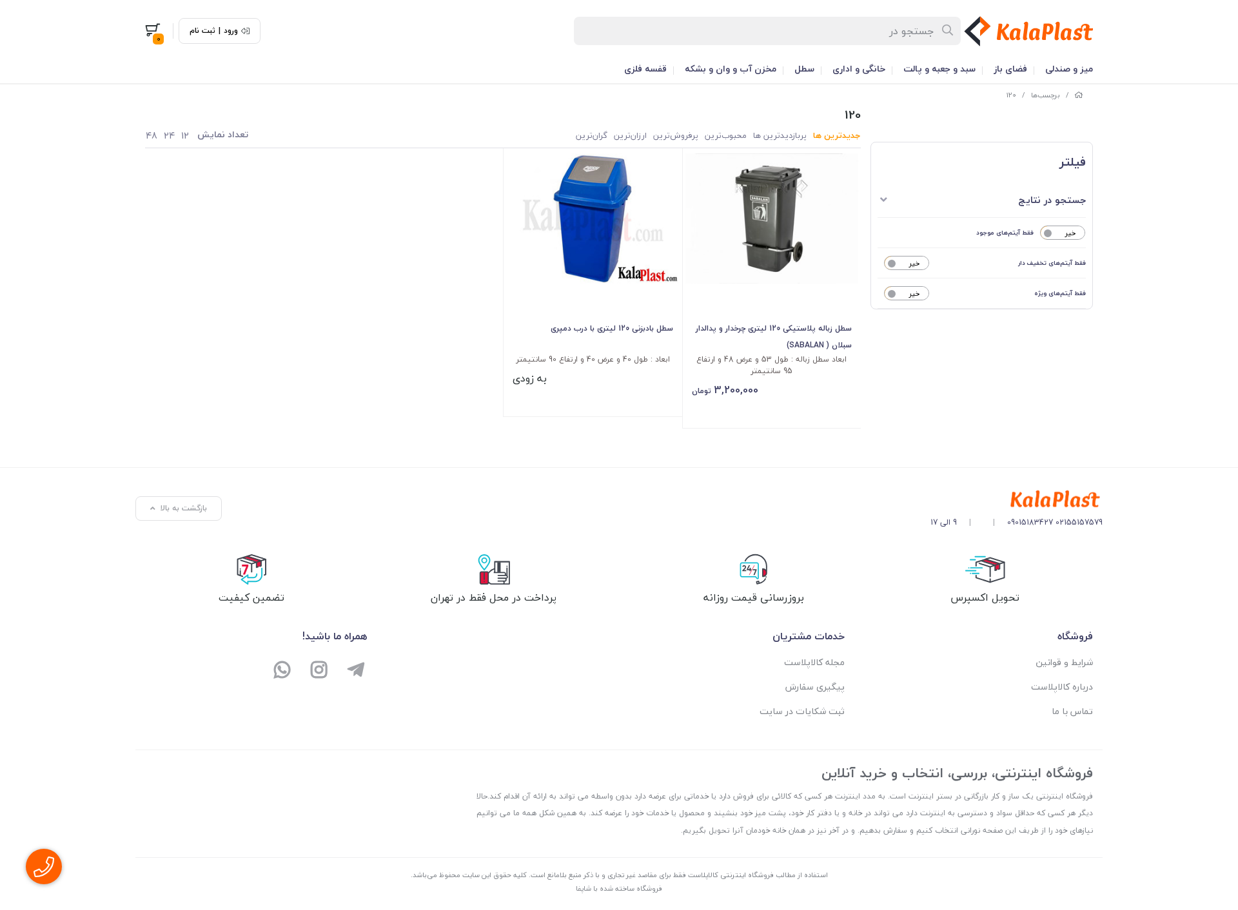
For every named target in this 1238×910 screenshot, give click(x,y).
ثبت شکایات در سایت (802, 711)
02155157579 (1079, 522)
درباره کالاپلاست (1062, 687)
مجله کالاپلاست (814, 662)
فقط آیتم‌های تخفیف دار (1052, 262)
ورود (231, 31)
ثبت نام (202, 31)
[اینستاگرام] (319, 671)
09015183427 (1030, 522)
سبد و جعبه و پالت (939, 69)
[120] (1016, 500)
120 (1011, 95)
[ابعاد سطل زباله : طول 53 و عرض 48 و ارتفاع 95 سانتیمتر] (772, 218)
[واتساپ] (283, 671)
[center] (948, 31)
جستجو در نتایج (1052, 199)
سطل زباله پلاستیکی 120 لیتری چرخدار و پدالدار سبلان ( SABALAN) (774, 337)
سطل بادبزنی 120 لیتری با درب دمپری (612, 328)
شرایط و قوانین (1064, 662)
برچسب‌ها (1045, 95)
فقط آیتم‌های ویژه (1060, 292)
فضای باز (1010, 69)
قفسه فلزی (645, 69)
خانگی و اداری (858, 69)
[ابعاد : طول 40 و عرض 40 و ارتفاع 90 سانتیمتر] (593, 218)
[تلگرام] (356, 671)
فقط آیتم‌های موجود (1005, 232)
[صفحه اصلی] (1079, 95)
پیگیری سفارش (815, 687)
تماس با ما (1072, 711)
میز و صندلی (1069, 69)
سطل (804, 69)
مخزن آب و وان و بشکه (730, 69)
